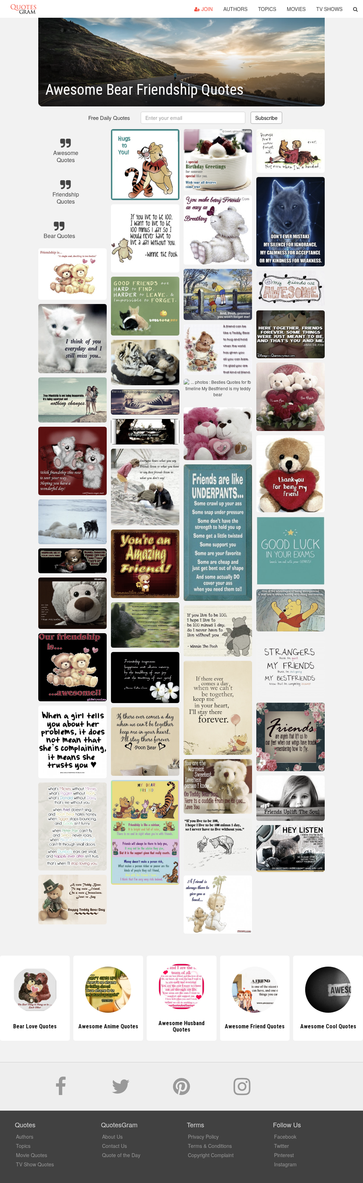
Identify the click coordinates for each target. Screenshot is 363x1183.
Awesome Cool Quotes (255, 1026)
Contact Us (114, 1145)
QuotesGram (23, 9)
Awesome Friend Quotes (181, 1026)
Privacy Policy (203, 1136)
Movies (296, 8)
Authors (235, 8)
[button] (355, 9)
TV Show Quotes (35, 1164)
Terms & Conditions (210, 1145)
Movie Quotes (31, 1155)
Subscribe (266, 117)
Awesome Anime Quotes (35, 1026)
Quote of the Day (121, 1155)
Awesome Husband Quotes (108, 1026)
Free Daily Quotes (109, 117)
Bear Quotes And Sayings (328, 1026)
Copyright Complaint (211, 1155)
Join (206, 8)
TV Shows (329, 8)
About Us (112, 1136)
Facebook (285, 1136)
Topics (267, 8)
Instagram (285, 1164)
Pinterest (284, 1155)
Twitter (281, 1145)
